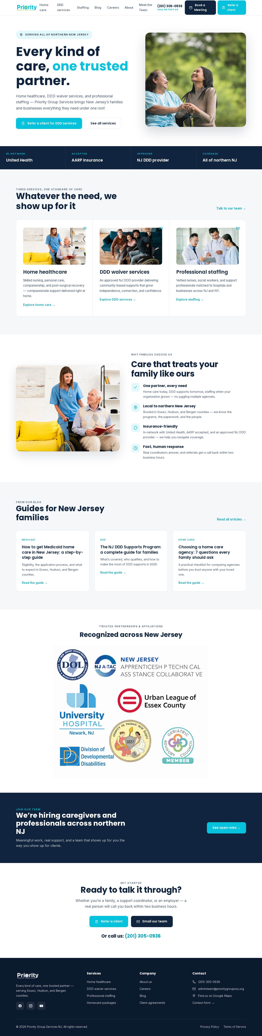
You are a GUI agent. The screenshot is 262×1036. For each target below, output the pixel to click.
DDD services (63, 7)
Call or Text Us (167, 9)
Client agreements (152, 1002)
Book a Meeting (200, 7)
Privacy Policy (209, 1026)
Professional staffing (101, 995)
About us (146, 982)
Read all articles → (231, 519)
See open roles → (226, 827)
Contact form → (203, 1002)
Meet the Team (145, 7)
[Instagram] (31, 1006)
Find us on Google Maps (214, 995)
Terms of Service (235, 1026)
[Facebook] (20, 1006)
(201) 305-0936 (169, 6)
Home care (44, 7)
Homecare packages (101, 1002)
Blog (98, 7)
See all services (103, 123)
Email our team (154, 921)
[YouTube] (41, 1006)
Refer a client (232, 7)
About (129, 7)
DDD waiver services (101, 988)
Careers (113, 7)
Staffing (83, 7)
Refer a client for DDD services (52, 123)
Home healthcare (99, 982)
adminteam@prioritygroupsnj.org (220, 988)
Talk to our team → (231, 208)
